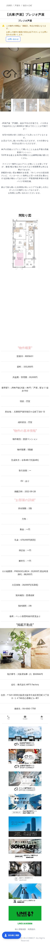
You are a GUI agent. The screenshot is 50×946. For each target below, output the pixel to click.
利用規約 (31, 929)
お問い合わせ (13, 39)
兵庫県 (9, 5)
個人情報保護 (20, 929)
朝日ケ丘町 (27, 5)
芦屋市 (17, 5)
